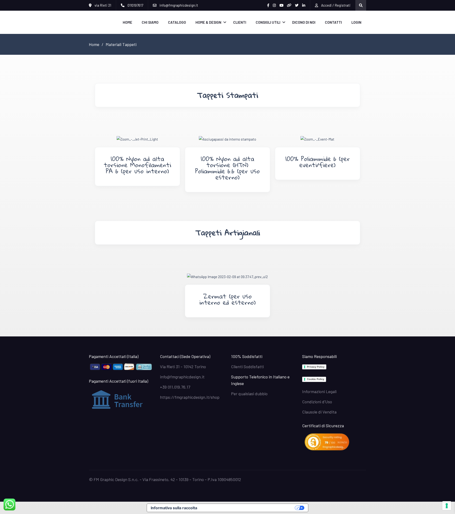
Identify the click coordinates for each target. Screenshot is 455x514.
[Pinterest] (289, 5)
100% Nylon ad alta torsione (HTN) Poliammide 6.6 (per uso (227, 165)
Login (356, 22)
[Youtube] (281, 5)
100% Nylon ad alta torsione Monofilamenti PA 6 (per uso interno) (137, 165)
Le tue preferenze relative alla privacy (248, 507)
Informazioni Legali (319, 391)
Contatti (333, 22)
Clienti (239, 22)
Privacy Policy (315, 366)
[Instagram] (274, 5)
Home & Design (208, 22)
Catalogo (177, 22)
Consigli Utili (268, 22)
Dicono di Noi (303, 22)
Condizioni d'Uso (317, 401)
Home (127, 22)
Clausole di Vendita (319, 411)
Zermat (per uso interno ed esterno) (227, 299)
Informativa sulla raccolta (174, 507)
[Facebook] (268, 5)
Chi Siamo (150, 22)
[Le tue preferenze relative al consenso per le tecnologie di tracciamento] (446, 505)
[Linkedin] (303, 5)
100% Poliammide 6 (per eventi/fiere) (317, 161)
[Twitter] (297, 5)
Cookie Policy (315, 379)
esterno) (227, 177)
